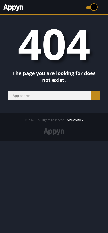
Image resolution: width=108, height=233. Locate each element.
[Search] (95, 95)
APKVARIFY (75, 120)
